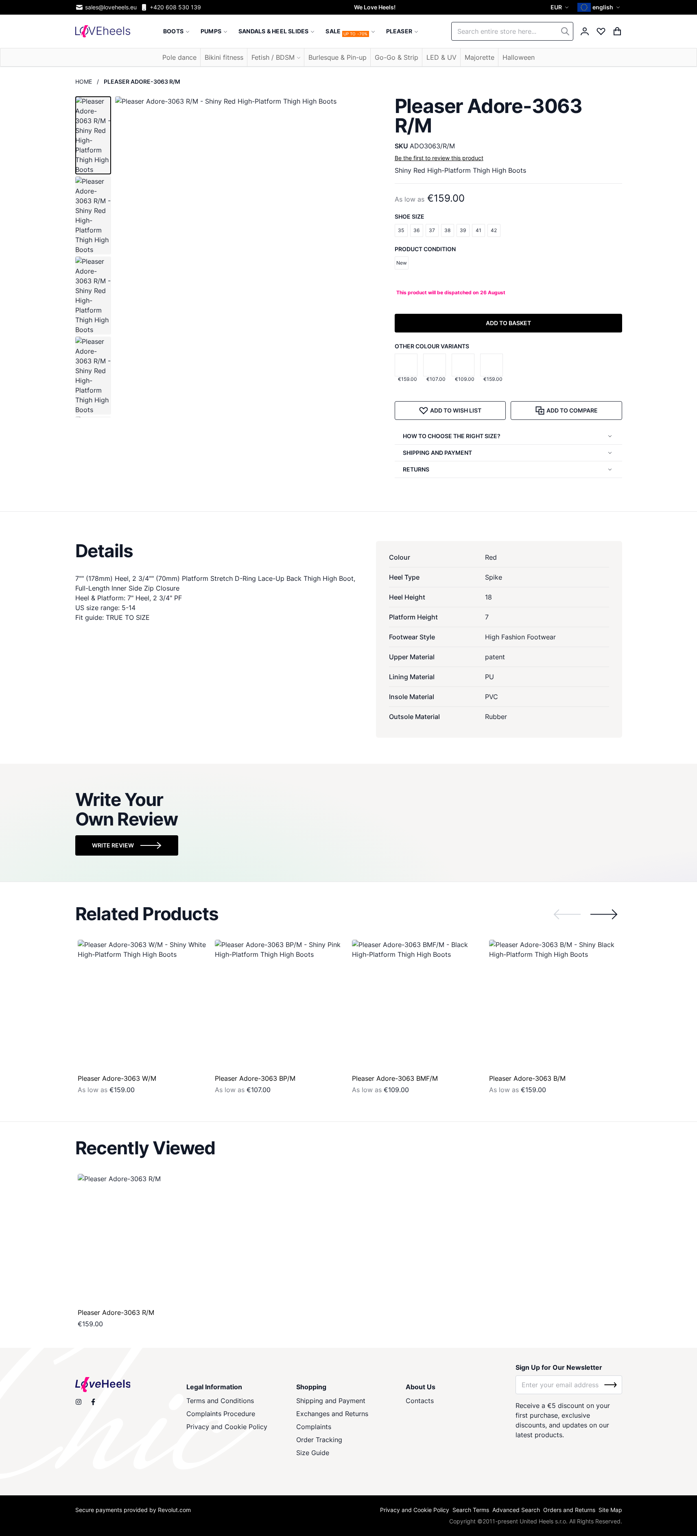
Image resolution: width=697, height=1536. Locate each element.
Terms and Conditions (220, 1401)
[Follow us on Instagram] (78, 1402)
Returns (416, 469)
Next (604, 914)
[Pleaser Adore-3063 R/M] (143, 1239)
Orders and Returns (569, 1509)
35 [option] (401, 230)
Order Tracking (319, 1440)
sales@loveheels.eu (111, 7)
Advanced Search (516, 1509)
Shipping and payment (437, 452)
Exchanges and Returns (332, 1414)
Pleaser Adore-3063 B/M (527, 1078)
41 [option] (478, 230)
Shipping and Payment (330, 1401)
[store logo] (102, 31)
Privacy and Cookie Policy (226, 1427)
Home (83, 81)
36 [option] (416, 230)
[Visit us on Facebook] (93, 1402)
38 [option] (447, 230)
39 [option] (463, 230)
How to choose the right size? (451, 435)
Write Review (113, 845)
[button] (561, 7)
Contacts (420, 1401)
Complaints (313, 1427)
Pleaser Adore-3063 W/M (117, 1078)
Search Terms (470, 1509)
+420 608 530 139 (175, 7)
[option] (406, 365)
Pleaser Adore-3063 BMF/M (395, 1078)
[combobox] (512, 31)
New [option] (401, 263)
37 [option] (432, 230)
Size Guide (312, 1453)
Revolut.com (174, 1509)
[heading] (348, 550)
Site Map (610, 1509)
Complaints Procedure (220, 1414)
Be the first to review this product (439, 157)
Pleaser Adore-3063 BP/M (255, 1078)
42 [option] (494, 230)
